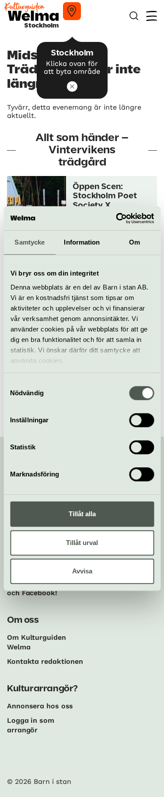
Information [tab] (82, 242)
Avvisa (82, 571)
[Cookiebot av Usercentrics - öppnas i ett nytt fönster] (117, 218)
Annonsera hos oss (40, 706)
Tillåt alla (82, 514)
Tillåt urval (82, 542)
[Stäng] (72, 86)
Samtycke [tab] (29, 242)
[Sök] (134, 16)
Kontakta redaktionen (45, 661)
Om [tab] (134, 242)
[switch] (141, 420)
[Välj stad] (72, 11)
